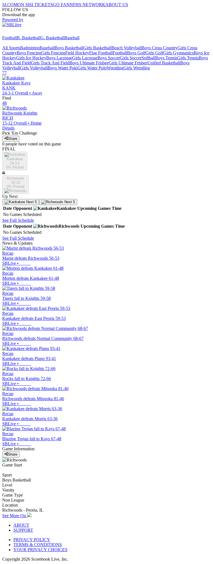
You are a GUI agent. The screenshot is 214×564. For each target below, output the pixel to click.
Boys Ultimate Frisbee (89, 62)
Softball (148, 57)
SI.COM (10, 4)
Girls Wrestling (136, 67)
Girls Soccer (131, 57)
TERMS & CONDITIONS (37, 544)
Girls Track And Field (50, 62)
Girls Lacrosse (85, 57)
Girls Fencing (53, 52)
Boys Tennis (166, 57)
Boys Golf (136, 52)
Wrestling (115, 67)
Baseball (71, 37)
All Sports (11, 47)
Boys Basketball (69, 47)
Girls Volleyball (34, 67)
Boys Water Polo (62, 67)
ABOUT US (116, 4)
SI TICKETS (41, 4)
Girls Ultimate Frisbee (128, 62)
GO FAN (61, 4)
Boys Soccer (109, 57)
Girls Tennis (188, 57)
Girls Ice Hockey (31, 57)
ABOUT (21, 525)
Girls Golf (154, 52)
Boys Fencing (29, 52)
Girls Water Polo (92, 67)
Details (8, 128)
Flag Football (101, 52)
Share (12, 139)
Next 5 (31, 202)
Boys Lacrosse (59, 57)
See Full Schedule (18, 220)
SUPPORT (23, 530)
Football (9, 37)
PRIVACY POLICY (31, 539)
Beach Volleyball (126, 47)
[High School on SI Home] (23, 32)
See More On (14, 515)
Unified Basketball (163, 62)
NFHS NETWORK (87, 4)
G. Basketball (52, 37)
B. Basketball (28, 37)
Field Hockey (77, 52)
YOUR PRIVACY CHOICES (40, 549)
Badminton (30, 47)
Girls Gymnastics (178, 52)
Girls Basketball (97, 47)
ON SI (23, 4)
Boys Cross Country (159, 47)
